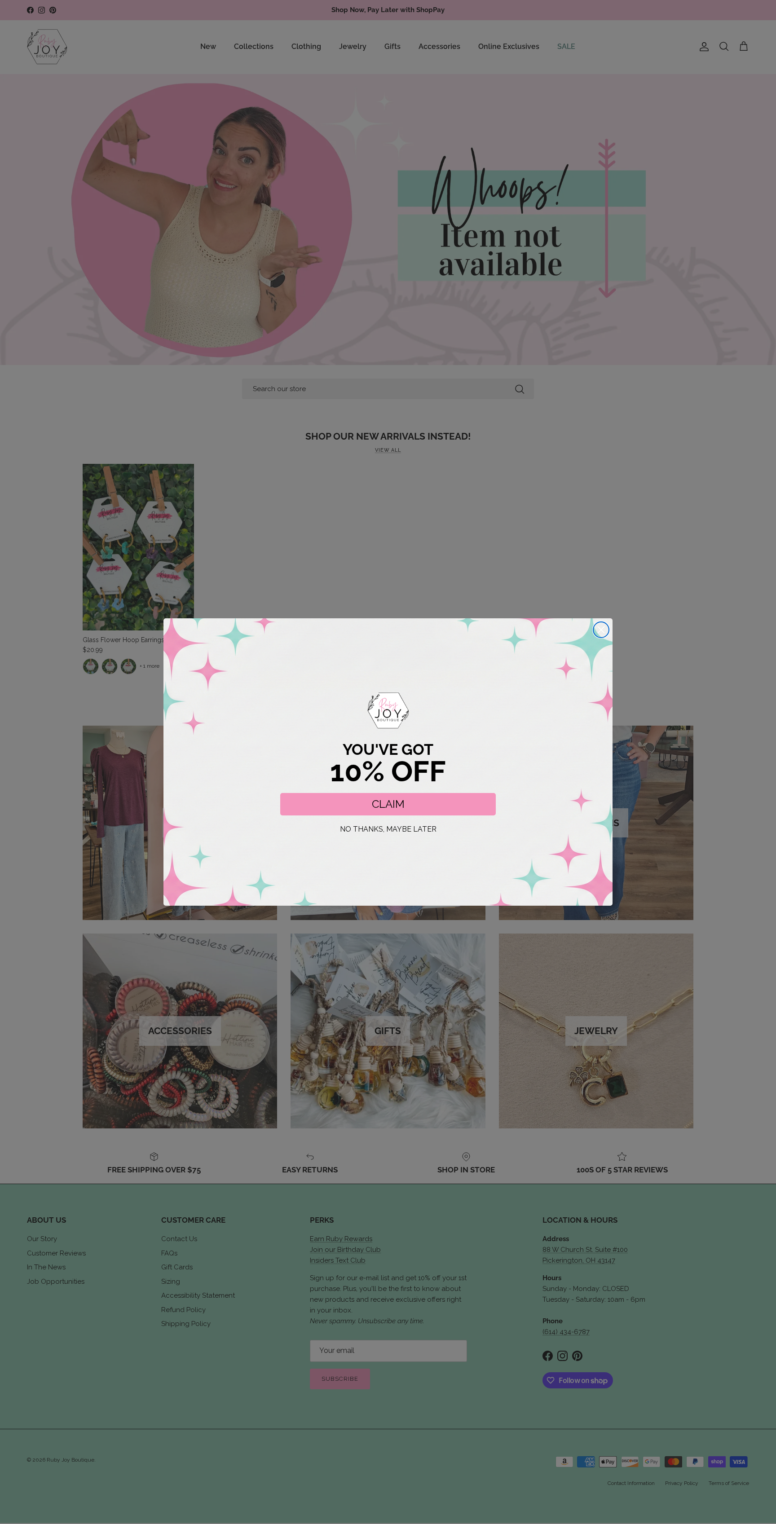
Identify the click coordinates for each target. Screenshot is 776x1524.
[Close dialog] (601, 630)
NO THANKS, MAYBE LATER (388, 829)
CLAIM (388, 803)
